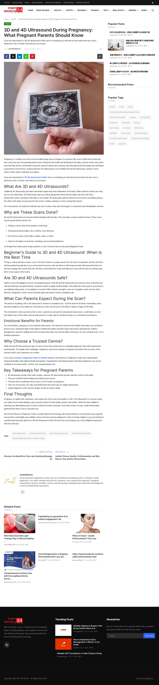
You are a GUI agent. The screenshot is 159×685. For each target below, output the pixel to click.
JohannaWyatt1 (78, 560)
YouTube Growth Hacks (118, 138)
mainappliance (78, 631)
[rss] (7, 645)
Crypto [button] (69, 10)
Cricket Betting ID (140, 133)
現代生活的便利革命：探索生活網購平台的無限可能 (130, 32)
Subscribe (149, 636)
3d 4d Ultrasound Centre (59, 433)
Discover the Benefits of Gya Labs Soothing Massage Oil (28, 457)
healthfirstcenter (10, 582)
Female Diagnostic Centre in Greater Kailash (29, 438)
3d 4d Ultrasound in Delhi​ (81, 433)
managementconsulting (47, 522)
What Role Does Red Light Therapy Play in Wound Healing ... (19, 538)
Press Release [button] (42, 10)
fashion (112, 107)
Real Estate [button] (118, 10)
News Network (37, 2)
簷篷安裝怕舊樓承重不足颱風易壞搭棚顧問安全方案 (140, 41)
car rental (126, 128)
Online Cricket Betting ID (140, 138)
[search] (152, 10)
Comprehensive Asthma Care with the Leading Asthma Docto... (18, 576)
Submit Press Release (53, 2)
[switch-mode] (153, 2)
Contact (7, 2)
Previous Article (45, 452)
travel (121, 107)
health (130, 107)
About (27, 2)
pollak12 (76, 648)
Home (30, 10)
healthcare (113, 123)
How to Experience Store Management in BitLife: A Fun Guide (86, 642)
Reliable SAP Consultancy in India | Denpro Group (79, 653)
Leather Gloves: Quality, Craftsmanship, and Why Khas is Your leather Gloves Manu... (77, 457)
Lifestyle (133, 117)
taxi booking (114, 128)
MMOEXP (113, 133)
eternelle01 (42, 560)
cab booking (125, 133)
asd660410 (130, 46)
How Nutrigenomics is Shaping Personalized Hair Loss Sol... (53, 555)
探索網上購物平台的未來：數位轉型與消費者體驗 (129, 71)
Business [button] (82, 10)
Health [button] (57, 10)
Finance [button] (95, 10)
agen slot (122, 144)
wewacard (113, 35)
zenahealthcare (26, 474)
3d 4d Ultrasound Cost (37, 433)
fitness (112, 144)
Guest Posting (68, 2)
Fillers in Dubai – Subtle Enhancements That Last (84, 537)
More (143, 10)
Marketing (125, 123)
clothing (137, 123)
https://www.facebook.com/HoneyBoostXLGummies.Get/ (87, 555)
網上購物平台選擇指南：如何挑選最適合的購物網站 (130, 63)
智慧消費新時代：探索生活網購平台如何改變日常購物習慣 (132, 55)
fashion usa (138, 128)
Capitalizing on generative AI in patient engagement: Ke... (53, 517)
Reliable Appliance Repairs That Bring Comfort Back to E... (87, 627)
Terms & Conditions (144, 678)
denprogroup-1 (62, 656)
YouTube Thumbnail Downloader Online (124, 112)
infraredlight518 (10, 545)
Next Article (60, 452)
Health (13, 19)
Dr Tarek (75, 542)
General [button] (133, 10)
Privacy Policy (17, 2)
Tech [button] (105, 10)
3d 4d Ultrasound (19, 433)
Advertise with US (82, 2)
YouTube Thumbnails (117, 117)
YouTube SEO (145, 117)
